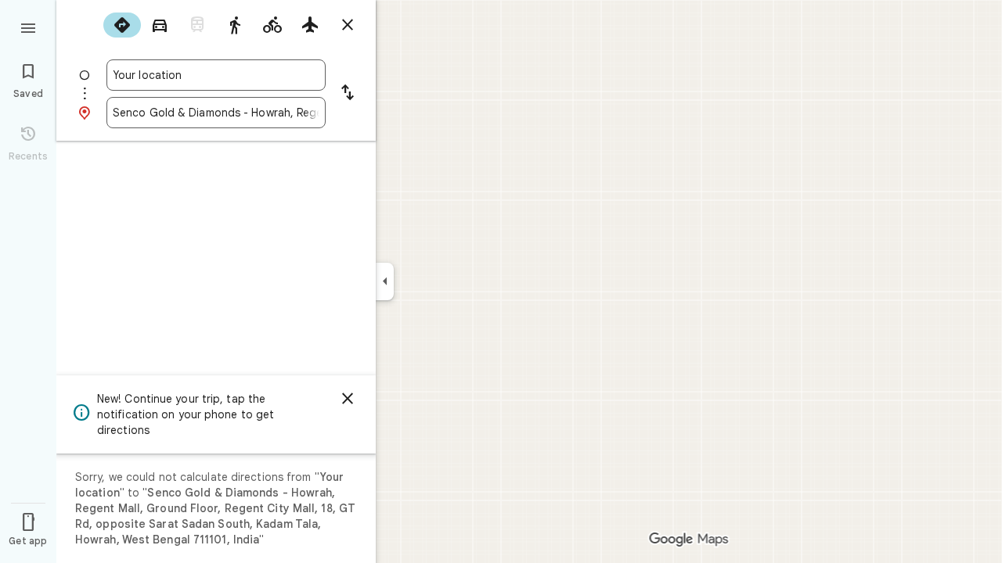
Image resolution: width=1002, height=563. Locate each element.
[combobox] (216, 75)
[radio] (122, 25)
